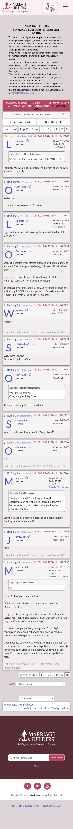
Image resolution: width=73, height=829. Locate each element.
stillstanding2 (26, 136)
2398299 (65, 181)
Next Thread (52, 122)
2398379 (65, 562)
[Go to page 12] (41, 129)
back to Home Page (14, 5)
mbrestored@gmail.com (22, 93)
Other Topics (43, 106)
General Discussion (19, 106)
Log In (66, 102)
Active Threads (43, 114)
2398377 (65, 473)
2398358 (65, 339)
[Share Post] (56, 136)
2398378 (65, 531)
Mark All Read (26, 704)
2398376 (65, 442)
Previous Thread (21, 122)
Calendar (28, 114)
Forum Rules (10, 704)
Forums (36, 103)
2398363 (65, 369)
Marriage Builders (17, 103)
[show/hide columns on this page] (68, 114)
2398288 (65, 135)
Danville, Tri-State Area (59, 487)
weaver (28, 305)
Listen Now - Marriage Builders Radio (50, 8)
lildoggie (28, 182)
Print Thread (10, 129)
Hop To (11, 684)
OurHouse (27, 216)
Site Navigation (65, 6)
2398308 (65, 246)
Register (55, 102)
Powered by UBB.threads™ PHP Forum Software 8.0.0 (36, 806)
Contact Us (28, 708)
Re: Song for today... (17, 181)
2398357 (65, 305)
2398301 (65, 215)
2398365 (65, 415)
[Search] (63, 114)
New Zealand (59, 147)
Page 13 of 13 (27, 129)
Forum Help (42, 708)
